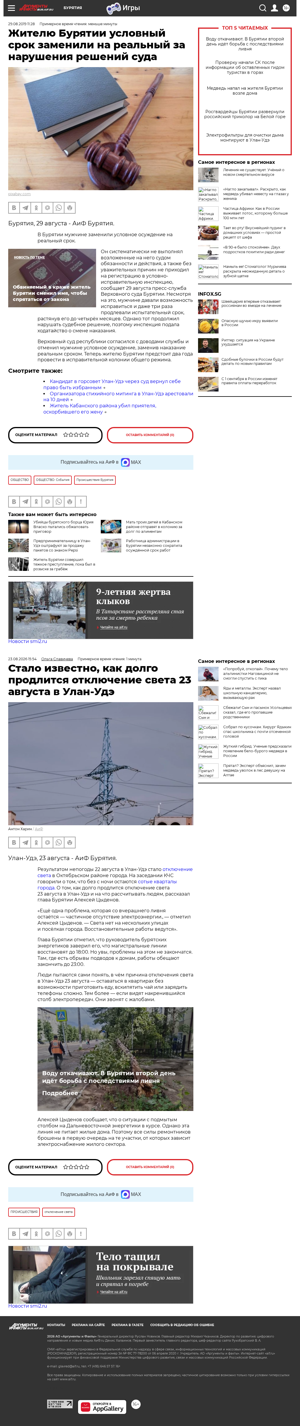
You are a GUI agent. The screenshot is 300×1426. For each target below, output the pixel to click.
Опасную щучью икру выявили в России (249, 323)
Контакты (56, 1325)
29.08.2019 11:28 (21, 24)
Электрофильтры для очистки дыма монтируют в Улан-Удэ (245, 138)
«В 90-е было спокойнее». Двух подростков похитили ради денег (254, 249)
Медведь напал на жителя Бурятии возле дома (245, 91)
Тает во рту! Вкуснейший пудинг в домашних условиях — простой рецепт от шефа (254, 232)
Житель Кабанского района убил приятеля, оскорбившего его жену (99, 409)
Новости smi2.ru (27, 641)
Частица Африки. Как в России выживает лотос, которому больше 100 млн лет (255, 213)
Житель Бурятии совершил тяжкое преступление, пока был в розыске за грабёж (64, 564)
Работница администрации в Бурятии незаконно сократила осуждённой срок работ (154, 545)
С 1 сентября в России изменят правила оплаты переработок (249, 381)
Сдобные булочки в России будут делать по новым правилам (252, 362)
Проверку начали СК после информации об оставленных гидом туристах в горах (245, 67)
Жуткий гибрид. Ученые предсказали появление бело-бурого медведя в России (257, 751)
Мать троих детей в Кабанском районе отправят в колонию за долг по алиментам (154, 527)
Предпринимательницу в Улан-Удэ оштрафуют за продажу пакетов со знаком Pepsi (62, 545)
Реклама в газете (128, 1325)
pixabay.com (19, 194)
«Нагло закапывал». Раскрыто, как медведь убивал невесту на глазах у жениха (256, 194)
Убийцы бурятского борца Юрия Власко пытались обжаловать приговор (63, 527)
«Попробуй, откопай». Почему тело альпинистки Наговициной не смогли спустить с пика (255, 673)
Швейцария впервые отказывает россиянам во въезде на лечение (251, 304)
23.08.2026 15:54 (22, 659)
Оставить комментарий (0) (150, 435)
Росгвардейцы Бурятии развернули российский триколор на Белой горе (245, 114)
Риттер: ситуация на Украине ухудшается (248, 342)
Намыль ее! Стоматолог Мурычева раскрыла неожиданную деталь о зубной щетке (254, 271)
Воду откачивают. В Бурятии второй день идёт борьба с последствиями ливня (245, 44)
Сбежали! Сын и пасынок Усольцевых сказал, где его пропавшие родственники (257, 712)
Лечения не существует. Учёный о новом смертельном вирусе (253, 172)
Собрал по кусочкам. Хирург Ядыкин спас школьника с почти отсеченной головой (257, 731)
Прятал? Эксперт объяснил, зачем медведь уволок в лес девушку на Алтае (254, 770)
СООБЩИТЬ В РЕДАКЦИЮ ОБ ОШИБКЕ (182, 1325)
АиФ (39, 829)
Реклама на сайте (88, 1325)
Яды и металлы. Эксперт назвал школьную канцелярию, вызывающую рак (252, 693)
